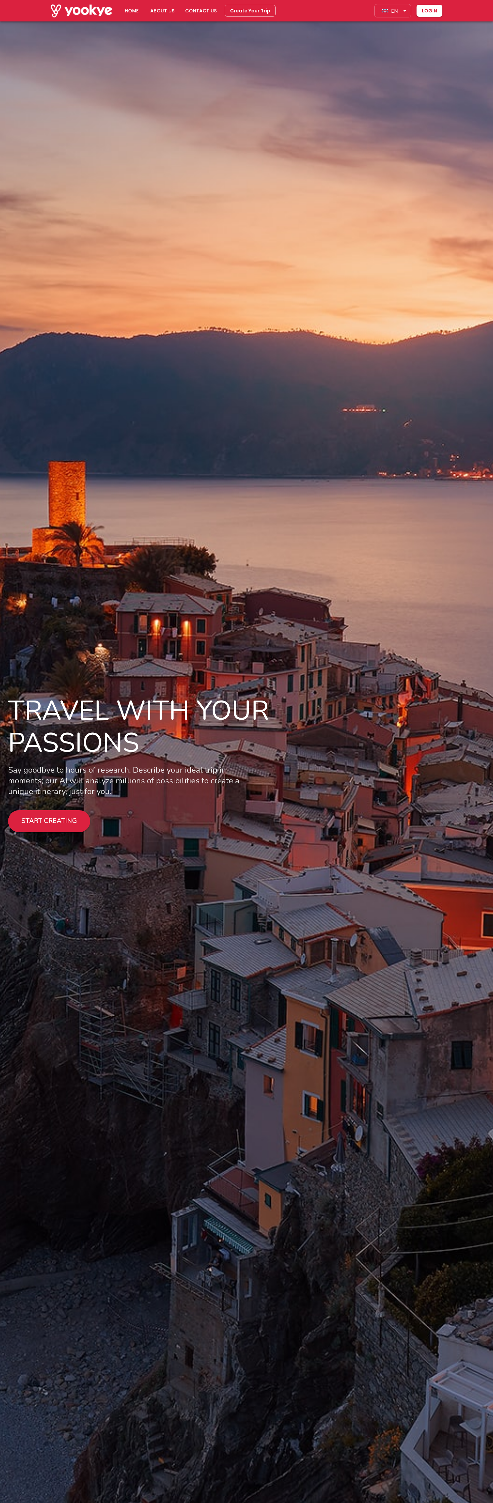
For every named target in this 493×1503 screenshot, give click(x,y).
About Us (162, 10)
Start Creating (49, 821)
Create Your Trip (250, 10)
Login (429, 10)
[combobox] (392, 10)
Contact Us (201, 10)
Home (132, 10)
